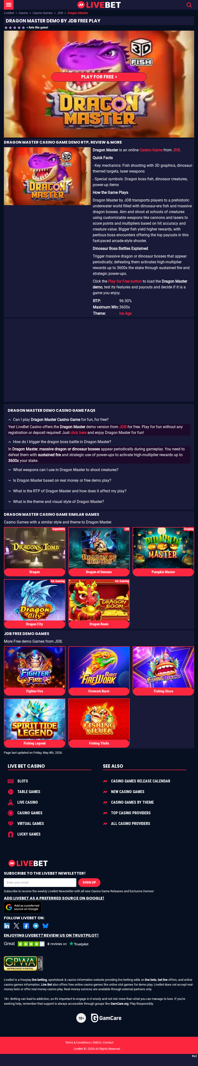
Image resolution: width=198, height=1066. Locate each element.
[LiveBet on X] (16, 926)
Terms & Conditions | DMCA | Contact (99, 1042)
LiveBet (9, 13)
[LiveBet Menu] (9, 5)
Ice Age (125, 313)
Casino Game (151, 150)
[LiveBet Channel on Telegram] (36, 926)
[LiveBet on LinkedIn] (7, 926)
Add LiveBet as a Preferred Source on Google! (54, 898)
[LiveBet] (99, 5)
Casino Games (43, 13)
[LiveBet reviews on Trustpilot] (50, 944)
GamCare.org (119, 1003)
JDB (60, 13)
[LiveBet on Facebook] (26, 926)
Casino (23, 13)
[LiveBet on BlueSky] (45, 926)
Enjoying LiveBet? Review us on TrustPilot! (51, 935)
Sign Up (89, 882)
